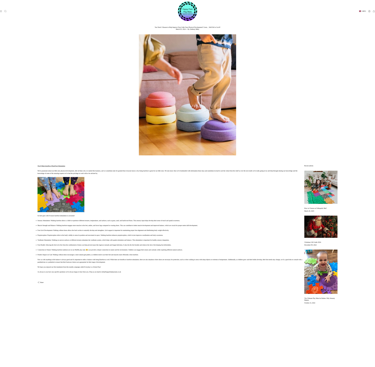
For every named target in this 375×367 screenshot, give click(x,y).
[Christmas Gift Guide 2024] (321, 227)
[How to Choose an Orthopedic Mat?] (321, 187)
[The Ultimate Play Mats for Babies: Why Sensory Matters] (321, 272)
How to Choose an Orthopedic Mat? (315, 208)
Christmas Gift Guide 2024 (312, 242)
